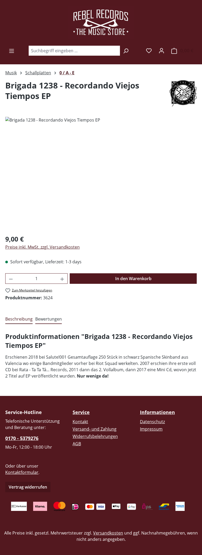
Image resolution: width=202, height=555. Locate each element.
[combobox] (74, 50)
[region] (101, 173)
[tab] (19, 319)
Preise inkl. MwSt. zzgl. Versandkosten (42, 247)
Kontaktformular (21, 472)
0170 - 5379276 (21, 438)
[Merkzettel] (149, 50)
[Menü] (11, 50)
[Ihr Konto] (161, 50)
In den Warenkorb (133, 278)
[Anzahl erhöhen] (62, 278)
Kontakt (80, 422)
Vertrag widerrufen (28, 487)
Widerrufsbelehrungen (95, 436)
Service (81, 412)
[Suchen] (126, 50)
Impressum (151, 429)
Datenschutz (152, 422)
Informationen (157, 412)
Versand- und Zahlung (95, 429)
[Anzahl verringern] (10, 278)
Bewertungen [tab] (48, 319)
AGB (77, 444)
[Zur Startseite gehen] (101, 22)
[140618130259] (100, 173)
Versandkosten (108, 533)
